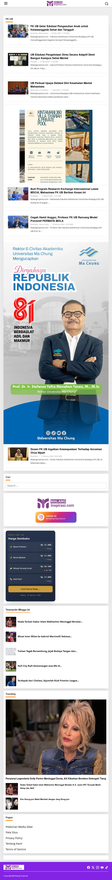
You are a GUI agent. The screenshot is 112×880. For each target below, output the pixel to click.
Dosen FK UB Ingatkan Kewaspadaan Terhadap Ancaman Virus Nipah (66, 450)
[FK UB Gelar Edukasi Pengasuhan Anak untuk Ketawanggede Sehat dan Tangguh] (77, 40)
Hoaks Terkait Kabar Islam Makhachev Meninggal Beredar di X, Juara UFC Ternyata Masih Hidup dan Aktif (60, 786)
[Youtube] (102, 867)
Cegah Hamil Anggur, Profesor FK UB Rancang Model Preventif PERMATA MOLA (63, 219)
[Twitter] (93, 867)
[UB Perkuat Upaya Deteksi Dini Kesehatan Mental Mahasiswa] (69, 97)
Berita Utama (35, 90)
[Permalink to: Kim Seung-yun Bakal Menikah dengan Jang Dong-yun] (12, 803)
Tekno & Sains (44, 224)
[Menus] (6, 3)
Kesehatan (34, 224)
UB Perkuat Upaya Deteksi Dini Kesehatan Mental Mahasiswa (61, 84)
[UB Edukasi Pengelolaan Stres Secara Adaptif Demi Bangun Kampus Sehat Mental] (45, 68)
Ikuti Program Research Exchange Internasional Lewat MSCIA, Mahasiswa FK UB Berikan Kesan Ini (64, 190)
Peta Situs (12, 832)
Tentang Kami (14, 843)
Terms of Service (16, 849)
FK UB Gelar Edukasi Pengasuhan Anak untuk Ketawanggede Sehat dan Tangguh (59, 27)
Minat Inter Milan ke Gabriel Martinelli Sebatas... (45, 636)
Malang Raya (43, 33)
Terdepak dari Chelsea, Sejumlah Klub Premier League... (48, 680)
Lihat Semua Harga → (30, 589)
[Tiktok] (106, 867)
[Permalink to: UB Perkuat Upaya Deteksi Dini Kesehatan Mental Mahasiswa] (18, 87)
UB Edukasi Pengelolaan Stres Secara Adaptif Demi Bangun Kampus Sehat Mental (62, 56)
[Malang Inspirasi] (56, 3)
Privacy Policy (14, 838)
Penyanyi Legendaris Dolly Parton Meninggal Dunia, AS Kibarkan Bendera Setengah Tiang (56, 778)
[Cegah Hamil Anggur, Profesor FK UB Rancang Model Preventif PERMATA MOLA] (42, 231)
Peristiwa (33, 61)
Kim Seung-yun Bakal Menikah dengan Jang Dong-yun (44, 799)
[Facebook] (88, 867)
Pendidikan (44, 90)
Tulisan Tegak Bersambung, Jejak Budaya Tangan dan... (47, 651)
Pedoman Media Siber (19, 827)
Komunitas (34, 33)
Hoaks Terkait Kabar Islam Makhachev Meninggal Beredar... (50, 621)
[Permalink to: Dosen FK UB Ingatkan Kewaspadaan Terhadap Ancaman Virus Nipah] (18, 454)
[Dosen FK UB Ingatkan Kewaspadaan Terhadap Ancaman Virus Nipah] (46, 463)
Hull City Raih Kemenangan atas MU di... (40, 665)
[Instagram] (97, 867)
